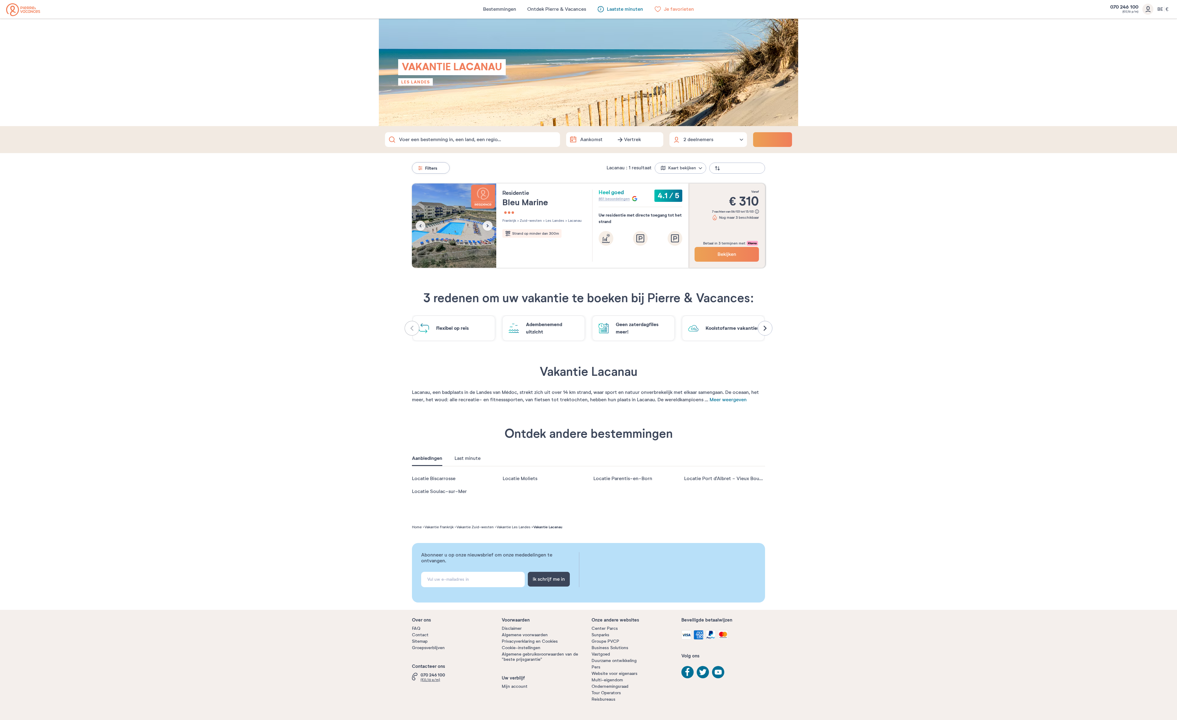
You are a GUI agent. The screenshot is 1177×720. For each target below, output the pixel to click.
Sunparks (600, 634)
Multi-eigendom (607, 680)
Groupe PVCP (605, 641)
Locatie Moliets (520, 479)
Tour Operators (606, 692)
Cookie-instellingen (521, 647)
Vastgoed (601, 654)
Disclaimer (512, 628)
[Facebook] (687, 672)
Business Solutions (610, 647)
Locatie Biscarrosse (433, 479)
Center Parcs (605, 628)
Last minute (468, 458)
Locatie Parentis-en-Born (622, 479)
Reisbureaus (603, 699)
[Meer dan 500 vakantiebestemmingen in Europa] (23, 10)
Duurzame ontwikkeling (614, 660)
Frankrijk (509, 220)
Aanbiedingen (427, 458)
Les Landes (415, 82)
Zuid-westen (530, 220)
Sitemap (420, 641)
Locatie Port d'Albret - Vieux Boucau (725, 479)
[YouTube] (718, 672)
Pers (596, 667)
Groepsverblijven (428, 647)
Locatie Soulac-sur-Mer (439, 491)
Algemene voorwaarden (525, 634)
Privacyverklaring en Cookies (530, 641)
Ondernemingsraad (610, 686)
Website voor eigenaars (615, 673)
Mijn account (515, 686)
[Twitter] (703, 672)
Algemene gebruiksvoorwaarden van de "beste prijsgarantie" (540, 657)
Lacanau (574, 220)
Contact (420, 634)
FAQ (416, 628)
